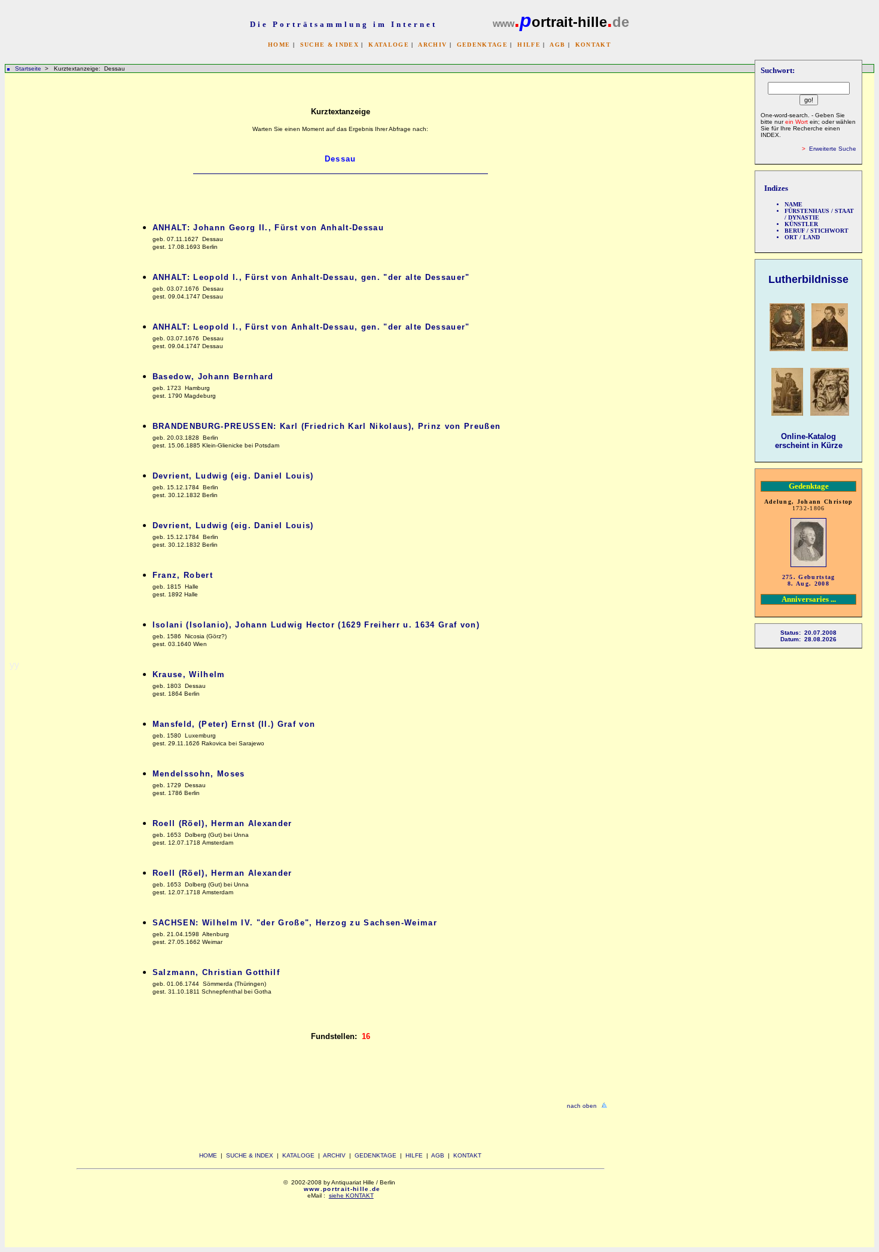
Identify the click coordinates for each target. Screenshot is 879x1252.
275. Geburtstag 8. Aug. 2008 (808, 580)
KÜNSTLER (801, 224)
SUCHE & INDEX (329, 44)
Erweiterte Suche (832, 148)
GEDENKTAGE (482, 44)
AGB (557, 44)
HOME (279, 44)
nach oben (582, 1105)
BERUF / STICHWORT (817, 230)
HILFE (529, 44)
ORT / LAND (802, 237)
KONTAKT (593, 44)
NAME (793, 204)
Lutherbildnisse (808, 279)
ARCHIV (432, 44)
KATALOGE (388, 44)
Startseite (28, 68)
